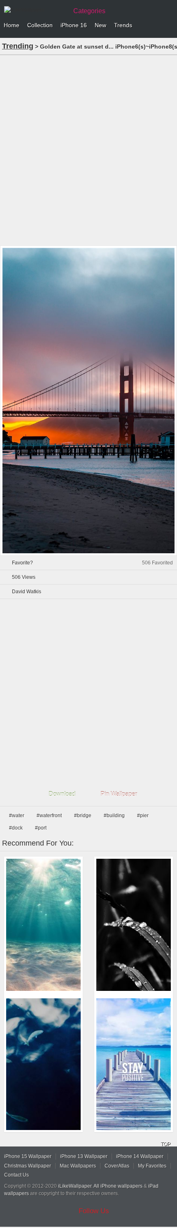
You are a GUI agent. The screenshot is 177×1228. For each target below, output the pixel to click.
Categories (89, 10)
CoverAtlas (117, 1166)
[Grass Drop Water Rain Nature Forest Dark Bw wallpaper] (133, 925)
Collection (40, 25)
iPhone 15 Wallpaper (27, 1156)
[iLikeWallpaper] (35, 10)
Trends (123, 25)
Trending (17, 46)
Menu (169, 25)
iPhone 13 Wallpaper (83, 1156)
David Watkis (26, 591)
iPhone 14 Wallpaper (139, 1156)
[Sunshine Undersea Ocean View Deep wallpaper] (43, 925)
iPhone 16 (74, 25)
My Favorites (152, 1166)
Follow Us (94, 1211)
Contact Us (16, 1175)
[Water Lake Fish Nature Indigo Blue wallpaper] (43, 1064)
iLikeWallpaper (74, 1186)
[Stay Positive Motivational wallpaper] (133, 1064)
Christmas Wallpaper (27, 1166)
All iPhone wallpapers (117, 1186)
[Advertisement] (88, 149)
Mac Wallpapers (78, 1166)
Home (11, 25)
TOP (165, 1144)
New (100, 25)
